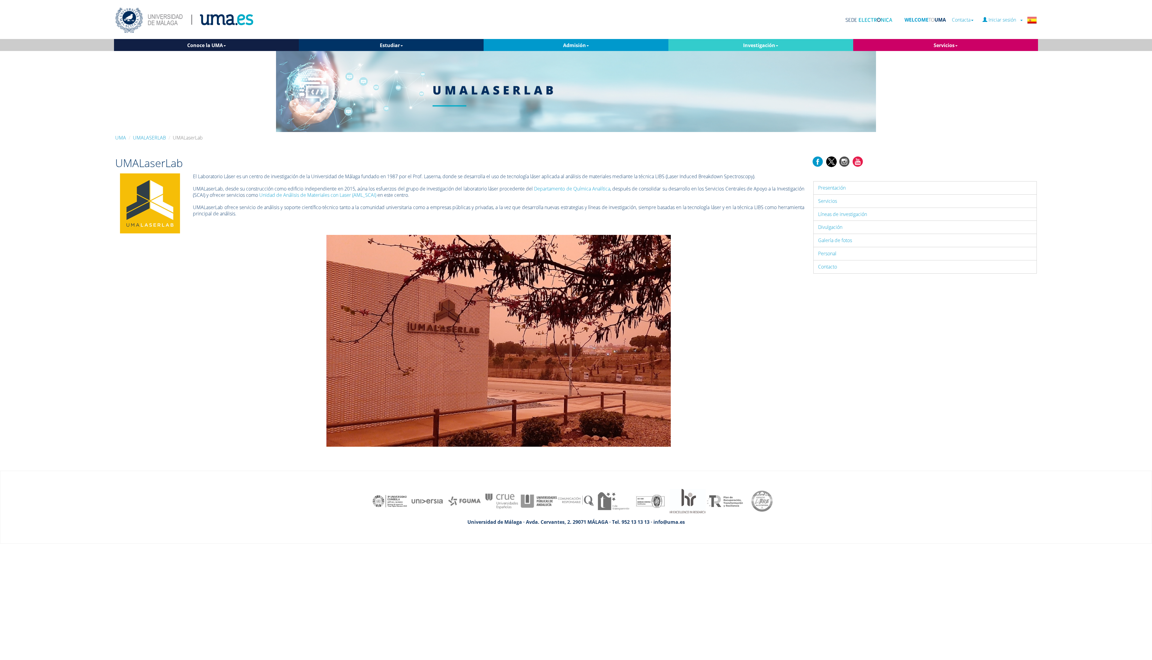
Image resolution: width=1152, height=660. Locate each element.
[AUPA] (539, 500)
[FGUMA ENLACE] (464, 500)
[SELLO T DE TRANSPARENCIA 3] (613, 500)
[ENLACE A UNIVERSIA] (427, 500)
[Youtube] (858, 161)
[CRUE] (502, 500)
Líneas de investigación (842, 214)
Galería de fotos (835, 240)
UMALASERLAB (149, 137)
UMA (120, 137)
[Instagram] (844, 161)
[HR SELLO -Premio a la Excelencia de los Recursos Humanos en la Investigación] (688, 500)
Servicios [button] (944, 45)
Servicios (827, 201)
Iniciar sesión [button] (1003, 20)
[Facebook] (818, 161)
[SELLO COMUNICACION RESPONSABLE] (576, 500)
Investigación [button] (759, 45)
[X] (831, 161)
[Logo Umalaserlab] (150, 203)
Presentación (832, 187)
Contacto (827, 266)
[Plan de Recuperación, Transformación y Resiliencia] (725, 500)
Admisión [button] (574, 45)
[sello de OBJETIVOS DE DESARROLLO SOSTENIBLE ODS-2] (390, 500)
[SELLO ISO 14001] (650, 500)
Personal (827, 253)
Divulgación (830, 227)
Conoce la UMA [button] (205, 45)
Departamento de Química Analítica (572, 188)
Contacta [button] (961, 20)
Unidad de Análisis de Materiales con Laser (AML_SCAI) (317, 195)
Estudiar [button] (390, 45)
